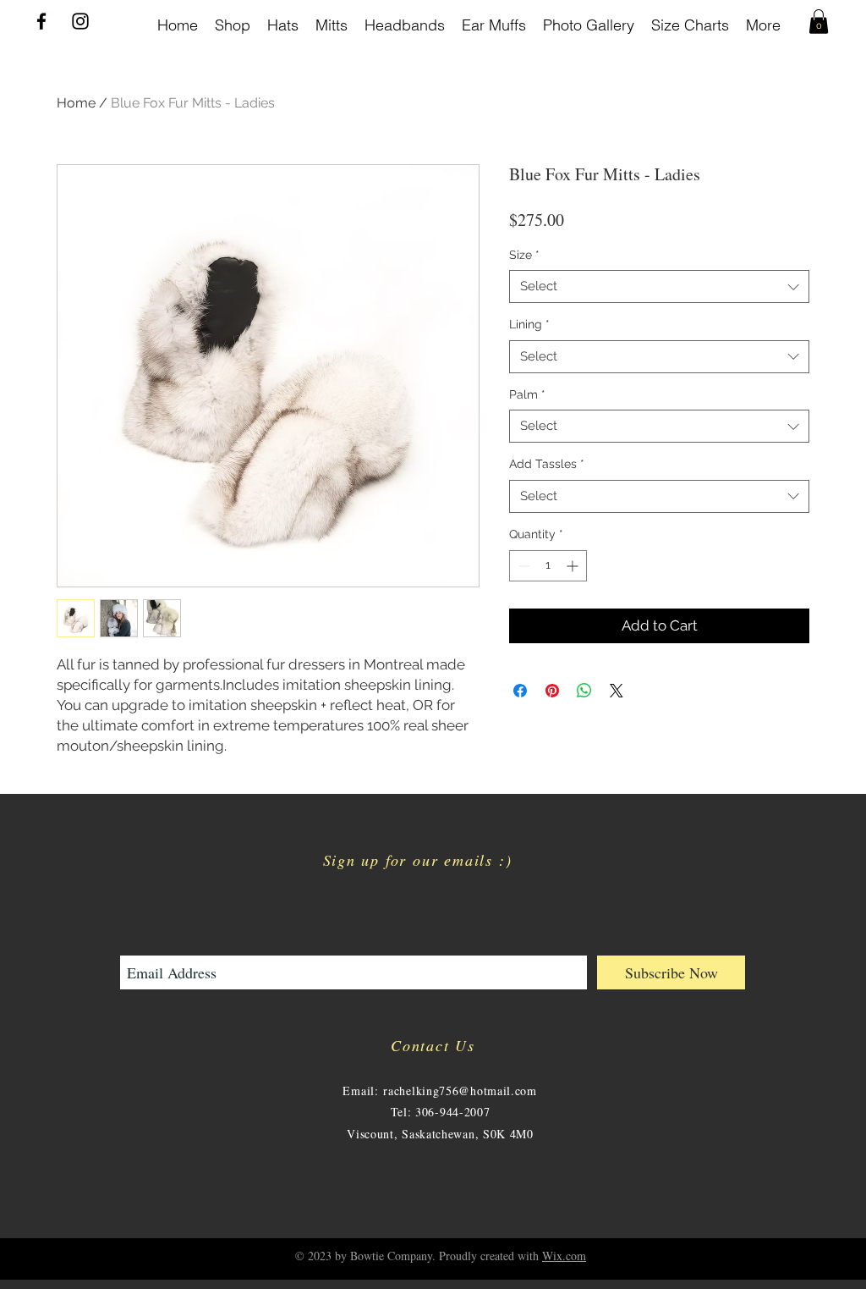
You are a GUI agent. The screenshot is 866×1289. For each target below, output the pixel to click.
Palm (527, 394)
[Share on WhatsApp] (584, 690)
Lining (529, 324)
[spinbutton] (548, 566)
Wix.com (564, 1256)
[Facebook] (41, 21)
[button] (818, 21)
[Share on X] (616, 690)
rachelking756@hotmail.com (460, 1090)
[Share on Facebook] (520, 690)
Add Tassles (546, 464)
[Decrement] (522, 566)
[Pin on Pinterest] (552, 690)
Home (76, 103)
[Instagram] (80, 21)
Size (524, 255)
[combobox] (659, 286)
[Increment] (573, 566)
